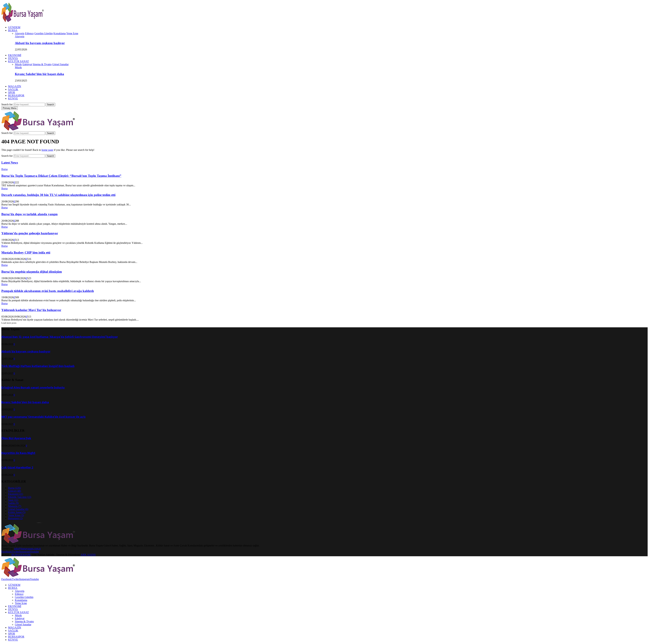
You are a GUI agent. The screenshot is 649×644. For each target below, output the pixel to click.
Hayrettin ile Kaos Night (18, 453)
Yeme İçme (16, 515)
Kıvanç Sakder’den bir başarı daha (39, 74)
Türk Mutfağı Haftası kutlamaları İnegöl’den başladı (38, 366)
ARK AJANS (88, 554)
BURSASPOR (16, 95)
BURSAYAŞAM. (21, 554)
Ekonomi (15, 494)
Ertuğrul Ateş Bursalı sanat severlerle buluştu (33, 387)
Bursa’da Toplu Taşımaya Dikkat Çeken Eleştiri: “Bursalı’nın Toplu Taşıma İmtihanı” (61, 176)
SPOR (11, 92)
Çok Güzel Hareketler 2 (17, 467)
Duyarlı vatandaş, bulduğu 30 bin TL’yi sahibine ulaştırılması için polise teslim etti (58, 195)
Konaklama (21, 600)
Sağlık (13, 503)
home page (47, 149)
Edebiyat (19, 618)
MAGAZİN (14, 86)
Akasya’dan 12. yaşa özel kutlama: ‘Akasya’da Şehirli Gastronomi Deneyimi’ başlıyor (59, 336)
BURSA (12, 30)
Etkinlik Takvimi (19, 497)
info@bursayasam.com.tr (27, 548)
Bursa (4, 169)
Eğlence (19, 594)
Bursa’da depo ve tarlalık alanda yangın (29, 214)
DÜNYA (13, 58)
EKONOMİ (14, 55)
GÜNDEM (14, 27)
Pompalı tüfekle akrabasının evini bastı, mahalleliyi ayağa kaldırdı (47, 291)
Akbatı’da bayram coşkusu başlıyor (40, 43)
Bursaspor (15, 518)
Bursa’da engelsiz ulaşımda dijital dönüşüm (31, 271)
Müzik (18, 67)
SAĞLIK (13, 89)
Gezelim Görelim (24, 597)
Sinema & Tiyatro (24, 621)
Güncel (14, 490)
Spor (13, 500)
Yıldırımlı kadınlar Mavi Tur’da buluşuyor (31, 310)
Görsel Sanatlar (18, 509)
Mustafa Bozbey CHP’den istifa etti (25, 252)
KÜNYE (13, 98)
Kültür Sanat (16, 512)
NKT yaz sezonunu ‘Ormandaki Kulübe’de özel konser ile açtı (43, 416)
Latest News (9, 162)
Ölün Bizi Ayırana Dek (16, 438)
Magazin (14, 506)
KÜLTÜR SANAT (18, 61)
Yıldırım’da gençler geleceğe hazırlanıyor (29, 233)
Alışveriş (19, 36)
